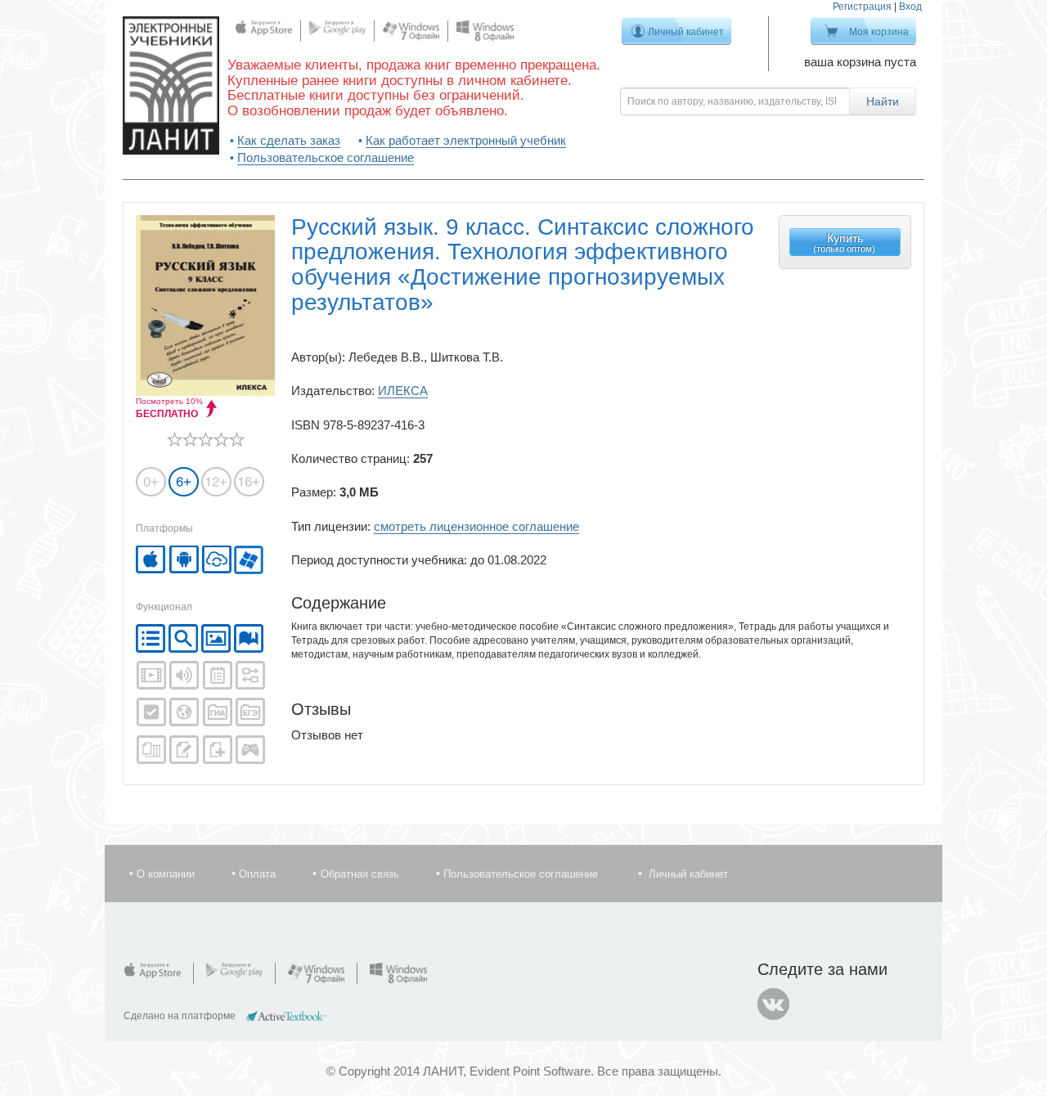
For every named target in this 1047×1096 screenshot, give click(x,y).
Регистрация (862, 6)
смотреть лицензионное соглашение (476, 526)
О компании (166, 874)
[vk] (773, 1004)
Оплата (257, 874)
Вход (910, 6)
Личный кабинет (686, 32)
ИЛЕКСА (403, 391)
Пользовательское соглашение (325, 157)
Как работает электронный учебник (466, 140)
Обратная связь (360, 874)
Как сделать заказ (288, 140)
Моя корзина (879, 32)
